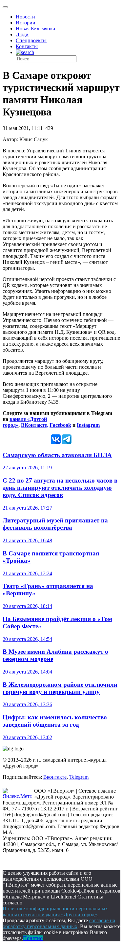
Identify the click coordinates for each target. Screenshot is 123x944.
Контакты (27, 46)
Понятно (33, 938)
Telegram (79, 777)
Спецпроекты (31, 40)
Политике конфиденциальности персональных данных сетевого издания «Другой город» (55, 911)
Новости (25, 16)
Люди (22, 34)
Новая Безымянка (35, 28)
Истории (25, 22)
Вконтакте (55, 777)
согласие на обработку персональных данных (59, 923)
